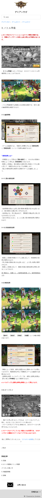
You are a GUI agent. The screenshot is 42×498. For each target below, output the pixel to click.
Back (4, 448)
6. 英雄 (4, 460)
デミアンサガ (5, 22)
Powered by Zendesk (33, 496)
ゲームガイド (16, 22)
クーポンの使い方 (7, 468)
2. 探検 (4, 475)
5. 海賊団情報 (6, 472)
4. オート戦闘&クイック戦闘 (11, 464)
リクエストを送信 (27, 439)
